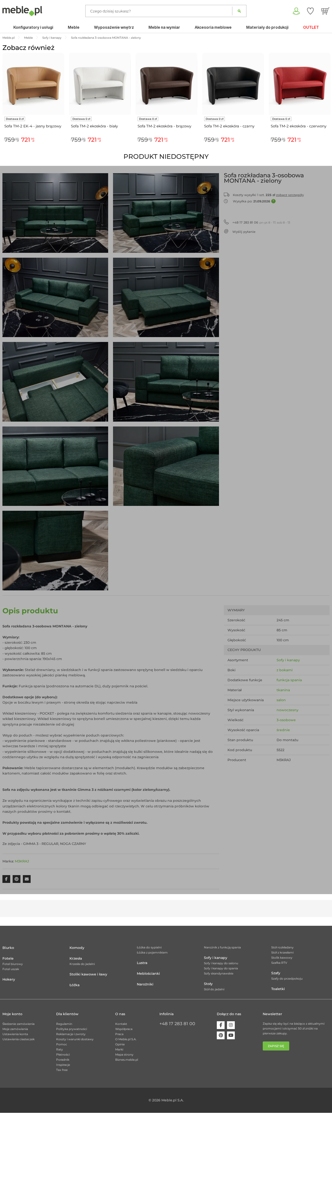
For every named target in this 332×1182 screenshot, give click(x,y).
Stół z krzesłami (282, 952)
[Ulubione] (310, 11)
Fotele (8, 958)
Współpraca (123, 1029)
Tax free (62, 1070)
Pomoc (61, 1044)
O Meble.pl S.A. (126, 1039)
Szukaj (239, 11)
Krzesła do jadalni (82, 964)
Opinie (120, 1044)
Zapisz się (276, 1046)
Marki (119, 1049)
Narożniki (145, 984)
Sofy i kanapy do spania (221, 968)
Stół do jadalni (214, 989)
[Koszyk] (325, 11)
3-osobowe (286, 720)
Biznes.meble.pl (126, 1059)
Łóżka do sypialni (149, 947)
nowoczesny (287, 710)
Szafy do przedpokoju (287, 978)
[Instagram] (231, 1025)
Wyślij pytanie (243, 232)
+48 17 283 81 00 (177, 1023)
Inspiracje (63, 1065)
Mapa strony (124, 1054)
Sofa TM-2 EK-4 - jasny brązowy (32, 126)
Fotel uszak (10, 969)
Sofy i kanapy (288, 660)
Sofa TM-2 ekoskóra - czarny (229, 126)
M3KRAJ (22, 861)
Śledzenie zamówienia (18, 1024)
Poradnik (62, 1059)
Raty (59, 1049)
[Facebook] (221, 1025)
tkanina (283, 690)
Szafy (275, 973)
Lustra (142, 963)
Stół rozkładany (282, 947)
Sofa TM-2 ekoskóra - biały (94, 126)
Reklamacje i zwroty (71, 1034)
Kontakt (121, 1024)
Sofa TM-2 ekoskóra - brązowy (164, 126)
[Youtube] (231, 1035)
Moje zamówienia (15, 1029)
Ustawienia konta (15, 1034)
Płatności (63, 1054)
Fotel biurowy (12, 964)
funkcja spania (289, 680)
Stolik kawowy (281, 957)
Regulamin (64, 1024)
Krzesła (76, 958)
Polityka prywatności (71, 1029)
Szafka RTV (279, 963)
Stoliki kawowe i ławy (88, 974)
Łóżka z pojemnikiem (152, 952)
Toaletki (278, 989)
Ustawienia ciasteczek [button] (18, 1039)
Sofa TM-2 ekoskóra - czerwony (298, 126)
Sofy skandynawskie (218, 973)
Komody (77, 948)
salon (281, 700)
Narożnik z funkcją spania (222, 947)
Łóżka (74, 985)
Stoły (208, 984)
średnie (283, 730)
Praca (119, 1034)
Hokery (8, 979)
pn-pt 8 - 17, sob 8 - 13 (261, 222)
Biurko (8, 948)
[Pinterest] (221, 1035)
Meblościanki (148, 973)
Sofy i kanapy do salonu (221, 963)
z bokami (285, 670)
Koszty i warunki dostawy (75, 1039)
